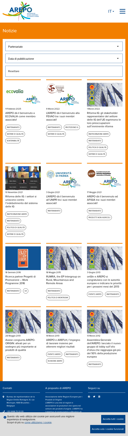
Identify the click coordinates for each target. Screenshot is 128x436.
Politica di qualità (97, 147)
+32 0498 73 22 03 (15, 411)
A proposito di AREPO (58, 388)
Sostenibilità (13, 141)
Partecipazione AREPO (98, 134)
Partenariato (13, 127)
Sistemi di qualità (15, 134)
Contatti (7, 388)
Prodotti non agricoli (99, 217)
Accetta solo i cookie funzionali (108, 429)
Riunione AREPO (55, 361)
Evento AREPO (95, 294)
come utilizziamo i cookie (38, 422)
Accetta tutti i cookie (113, 419)
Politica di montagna (58, 298)
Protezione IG (71, 127)
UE (25, 291)
